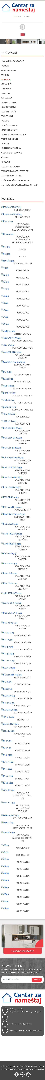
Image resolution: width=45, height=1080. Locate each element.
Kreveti (5, 93)
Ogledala (6, 98)
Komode (5, 79)
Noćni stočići (8, 112)
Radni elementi (9, 130)
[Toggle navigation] (23, 35)
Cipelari (5, 162)
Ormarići (6, 84)
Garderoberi (8, 70)
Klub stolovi (8, 107)
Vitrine (5, 75)
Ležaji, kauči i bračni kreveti (16, 180)
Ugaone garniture (11, 176)
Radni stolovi (8, 102)
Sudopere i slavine (11, 153)
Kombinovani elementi (13, 134)
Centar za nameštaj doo (29, 1066)
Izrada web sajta (38, 1069)
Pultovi (5, 144)
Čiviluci (5, 157)
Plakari (5, 66)
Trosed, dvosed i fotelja (14, 171)
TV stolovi (7, 116)
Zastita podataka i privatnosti (20, 1069)
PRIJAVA (37, 980)
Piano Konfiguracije (12, 61)
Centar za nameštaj (25, 1010)
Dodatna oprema (10, 166)
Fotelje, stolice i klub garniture (19, 185)
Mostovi (5, 89)
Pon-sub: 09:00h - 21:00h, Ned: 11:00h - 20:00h (26, 1030)
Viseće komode (9, 125)
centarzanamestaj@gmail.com (21, 1024)
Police (5, 121)
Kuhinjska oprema (11, 148)
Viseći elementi (9, 139)
